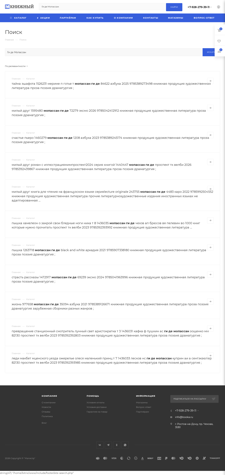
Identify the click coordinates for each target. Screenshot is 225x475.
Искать (211, 52)
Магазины (142, 402)
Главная (16, 78)
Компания (49, 396)
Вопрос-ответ (143, 407)
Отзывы (46, 411)
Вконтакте (99, 445)
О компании (49, 402)
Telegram (108, 445)
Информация (145, 396)
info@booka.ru (184, 417)
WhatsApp (125, 445)
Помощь (93, 396)
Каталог (30, 78)
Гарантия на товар (97, 411)
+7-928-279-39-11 (199, 7)
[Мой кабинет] (218, 7)
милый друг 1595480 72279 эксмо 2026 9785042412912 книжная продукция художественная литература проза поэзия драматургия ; (109, 113)
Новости (46, 407)
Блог (44, 423)
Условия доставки (97, 407)
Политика (47, 416)
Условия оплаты (95, 402)
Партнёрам (142, 411)
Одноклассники (116, 445)
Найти (174, 7)
